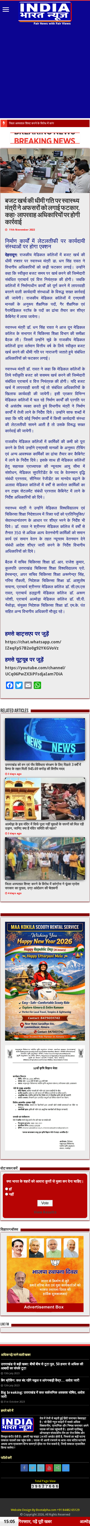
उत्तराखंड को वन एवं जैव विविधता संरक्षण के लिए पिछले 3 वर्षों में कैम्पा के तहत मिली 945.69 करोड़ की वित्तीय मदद (43, 767)
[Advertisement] (45, 72)
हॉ (10, 1189)
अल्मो (12, 123)
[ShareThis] (57, 1468)
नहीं (11, 1194)
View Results (45, 1212)
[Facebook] (24, 1468)
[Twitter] (32, 1468)
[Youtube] (49, 1468)
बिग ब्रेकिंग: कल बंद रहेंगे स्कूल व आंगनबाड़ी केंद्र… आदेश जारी (40, 1380)
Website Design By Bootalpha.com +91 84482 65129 (45, 1510)
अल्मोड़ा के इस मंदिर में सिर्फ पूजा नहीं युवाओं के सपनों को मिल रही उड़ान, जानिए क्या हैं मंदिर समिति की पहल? (44, 826)
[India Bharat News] (45, 12)
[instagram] (65, 1468)
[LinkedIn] (41, 1468)
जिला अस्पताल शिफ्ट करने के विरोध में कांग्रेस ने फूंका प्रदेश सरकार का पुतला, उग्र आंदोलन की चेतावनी (42, 886)
